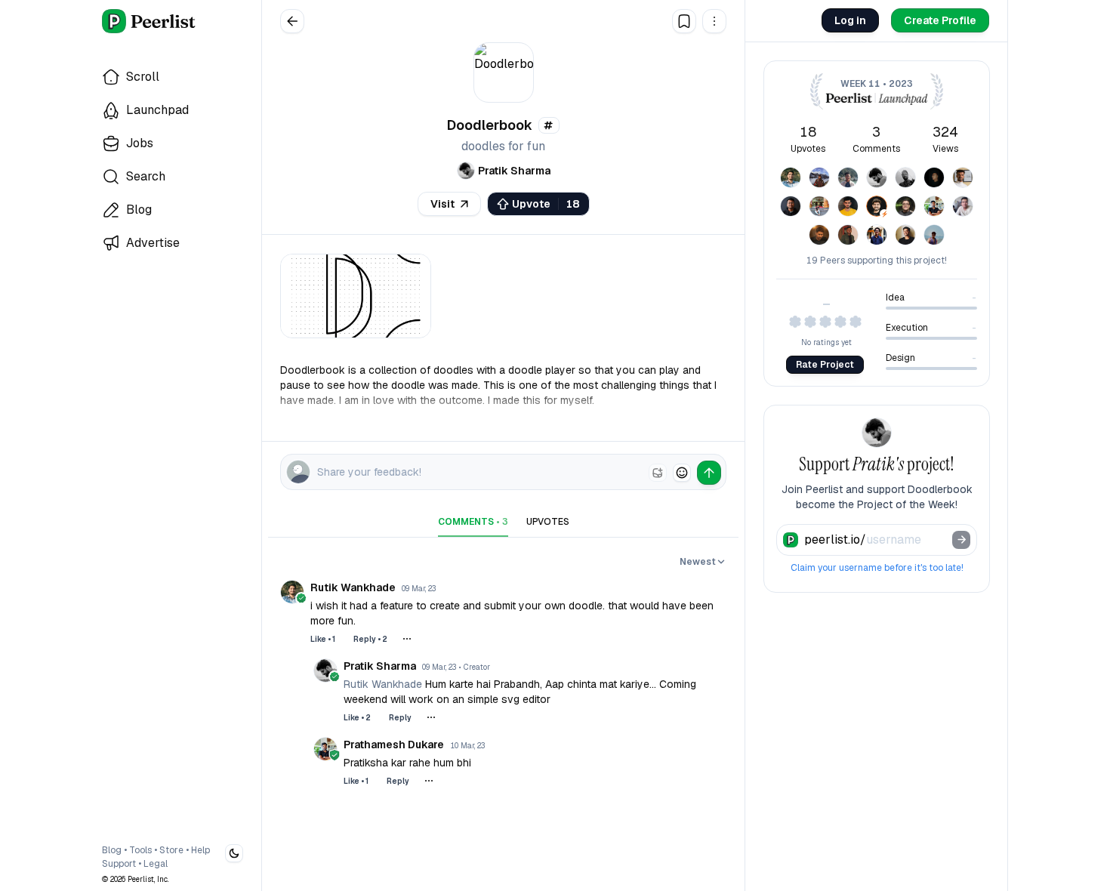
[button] (714, 21)
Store (171, 850)
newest (698, 562)
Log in (850, 20)
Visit (442, 204)
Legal (155, 864)
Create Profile (940, 20)
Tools (140, 850)
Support (119, 864)
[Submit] (961, 540)
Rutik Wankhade (384, 684)
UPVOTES (547, 522)
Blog (112, 850)
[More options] (407, 638)
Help (200, 850)
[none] (658, 473)
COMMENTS (473, 522)
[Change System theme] (234, 853)
